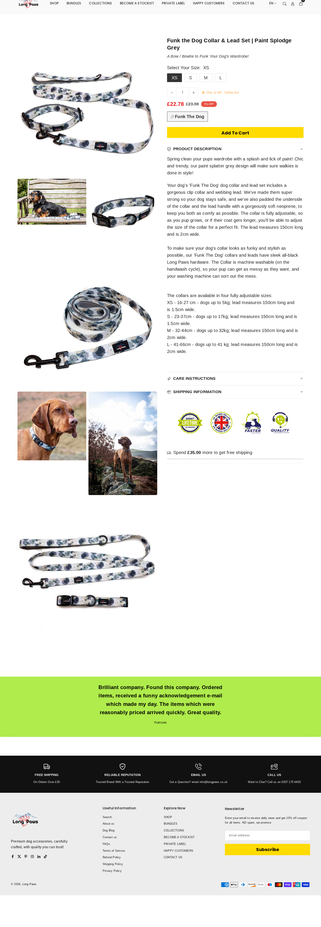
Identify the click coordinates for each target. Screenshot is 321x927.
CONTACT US (173, 857)
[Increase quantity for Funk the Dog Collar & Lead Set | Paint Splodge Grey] (193, 92)
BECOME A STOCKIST (179, 837)
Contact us (110, 837)
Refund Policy (112, 857)
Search (107, 817)
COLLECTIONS (174, 830)
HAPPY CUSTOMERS (178, 850)
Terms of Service (114, 850)
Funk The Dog (189, 116)
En (271, 3)
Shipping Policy (113, 864)
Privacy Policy (112, 870)
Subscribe (267, 849)
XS (174, 77)
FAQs (106, 844)
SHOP (168, 817)
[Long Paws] (28, 3)
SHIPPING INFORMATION (197, 392)
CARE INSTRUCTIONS (194, 378)
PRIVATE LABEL (175, 844)
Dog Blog (109, 830)
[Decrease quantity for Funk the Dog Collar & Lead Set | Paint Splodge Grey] (171, 92)
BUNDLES (170, 823)
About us (108, 823)
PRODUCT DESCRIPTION (197, 149)
